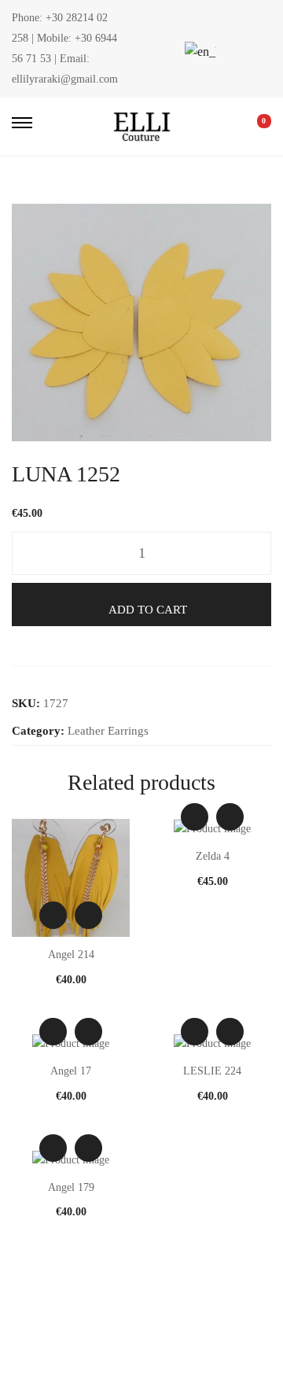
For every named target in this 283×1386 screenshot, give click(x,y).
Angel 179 (71, 1187)
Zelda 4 (213, 856)
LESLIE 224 (212, 1071)
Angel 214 (71, 954)
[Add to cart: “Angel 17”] (88, 1031)
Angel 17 (70, 1071)
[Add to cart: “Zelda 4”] (230, 817)
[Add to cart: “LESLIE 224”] (230, 1031)
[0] (253, 127)
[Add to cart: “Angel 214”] (88, 915)
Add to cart (147, 609)
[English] (198, 51)
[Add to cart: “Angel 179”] (88, 1148)
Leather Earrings (108, 730)
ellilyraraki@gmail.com (65, 79)
